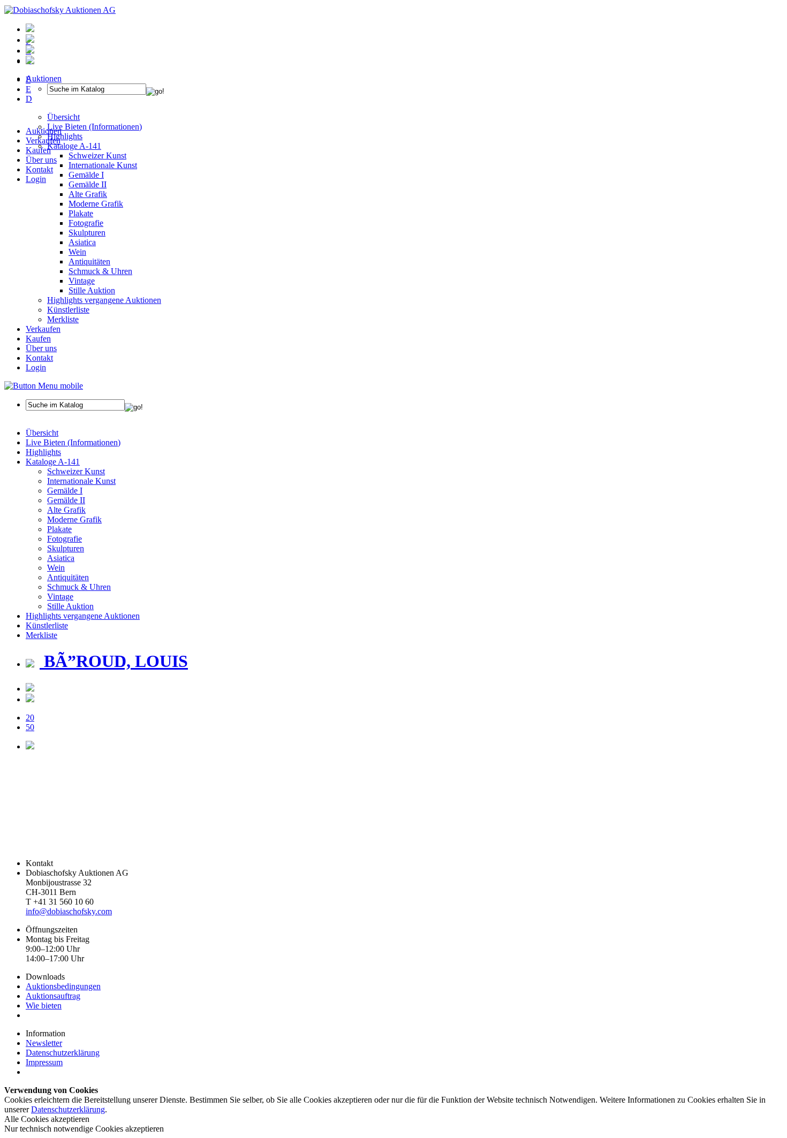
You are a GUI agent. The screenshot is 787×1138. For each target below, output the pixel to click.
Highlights (43, 452)
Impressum (44, 1062)
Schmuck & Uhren (100, 271)
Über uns (41, 159)
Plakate (81, 213)
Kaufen (38, 150)
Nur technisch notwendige (84, 1128)
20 (30, 717)
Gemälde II (88, 184)
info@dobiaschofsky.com (69, 911)
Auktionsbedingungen (63, 986)
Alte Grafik (88, 194)
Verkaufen (43, 140)
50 (30, 727)
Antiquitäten (89, 261)
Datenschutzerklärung (63, 1052)
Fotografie (86, 222)
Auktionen (44, 130)
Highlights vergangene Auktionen (104, 300)
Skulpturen (87, 232)
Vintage (82, 280)
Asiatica (82, 242)
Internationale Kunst (81, 480)
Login (36, 179)
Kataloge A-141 (53, 461)
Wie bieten (44, 1005)
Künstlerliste (68, 309)
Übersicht (42, 432)
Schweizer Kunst (76, 471)
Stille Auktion (92, 290)
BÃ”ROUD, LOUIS (114, 661)
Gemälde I (64, 490)
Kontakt (39, 169)
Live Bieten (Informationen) (73, 442)
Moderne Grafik (96, 203)
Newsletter (44, 1043)
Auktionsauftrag (53, 995)
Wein (77, 251)
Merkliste (63, 319)
